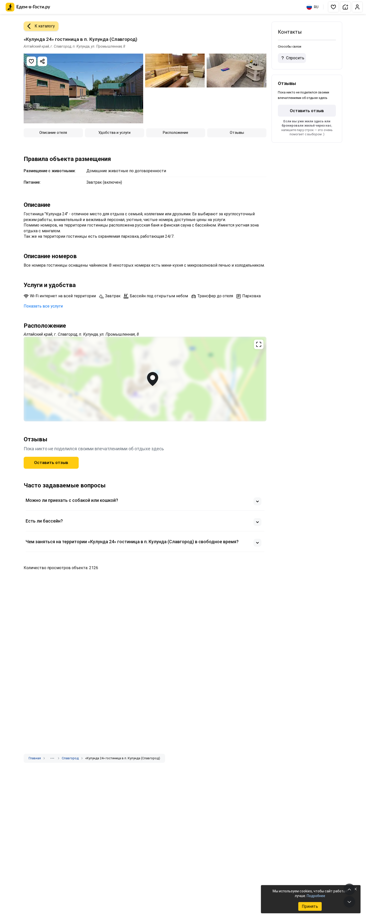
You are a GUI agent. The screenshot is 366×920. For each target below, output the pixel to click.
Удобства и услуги (114, 132)
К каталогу (45, 26)
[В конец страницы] (349, 902)
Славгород (70, 758)
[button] (333, 7)
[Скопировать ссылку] (42, 61)
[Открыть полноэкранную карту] (145, 379)
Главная (35, 758)
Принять (310, 906)
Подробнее (316, 896)
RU (316, 7)
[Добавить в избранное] (31, 61)
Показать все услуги (43, 306)
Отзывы (237, 132)
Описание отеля (53, 132)
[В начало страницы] (349, 889)
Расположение (175, 132)
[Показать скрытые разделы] (52, 758)
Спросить (295, 58)
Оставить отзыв (51, 462)
